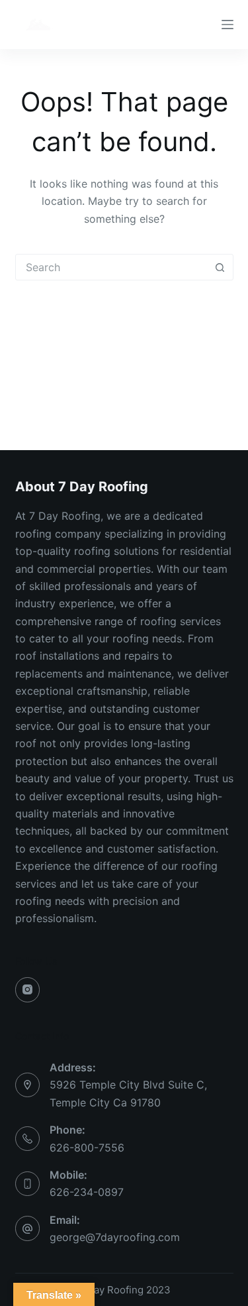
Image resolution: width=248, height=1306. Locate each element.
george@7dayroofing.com (115, 1237)
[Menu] (227, 24)
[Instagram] (27, 989)
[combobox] (112, 267)
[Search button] (220, 267)
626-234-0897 (87, 1192)
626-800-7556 (87, 1147)
